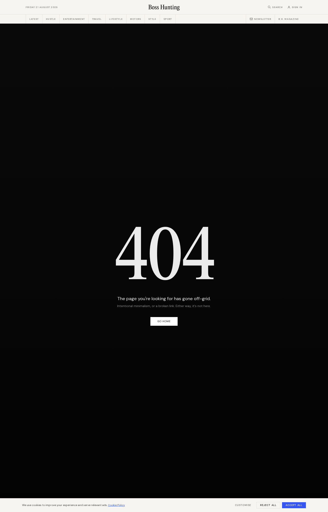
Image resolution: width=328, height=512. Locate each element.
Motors (135, 19)
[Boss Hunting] (164, 7)
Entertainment (74, 19)
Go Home (164, 321)
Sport (168, 19)
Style (152, 19)
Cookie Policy (116, 505)
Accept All (294, 505)
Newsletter (262, 19)
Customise (243, 505)
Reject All (268, 505)
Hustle (51, 19)
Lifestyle (116, 19)
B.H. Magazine (288, 19)
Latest (34, 19)
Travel (97, 19)
